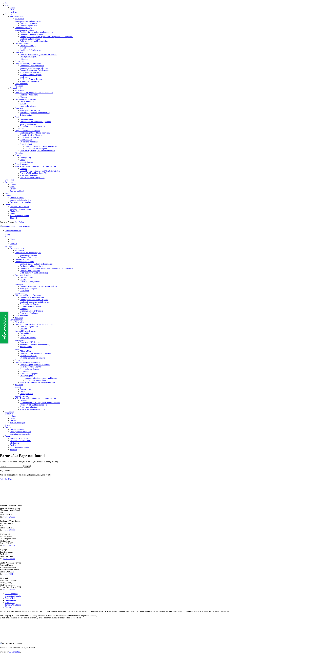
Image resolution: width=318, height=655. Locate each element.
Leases (22, 160)
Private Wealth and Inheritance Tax (33, 173)
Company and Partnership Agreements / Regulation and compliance (46, 37)
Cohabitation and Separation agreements (35, 122)
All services (19, 19)
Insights (13, 184)
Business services (17, 16)
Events (7, 193)
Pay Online (19, 222)
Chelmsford (14, 211)
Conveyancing (25, 157)
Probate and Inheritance (29, 175)
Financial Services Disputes (30, 75)
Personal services (16, 88)
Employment (20, 52)
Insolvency (24, 77)
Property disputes (26, 144)
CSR (12, 10)
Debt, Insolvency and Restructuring (34, 41)
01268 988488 (9, 559)
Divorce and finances (28, 124)
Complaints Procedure (13, 596)
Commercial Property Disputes (32, 66)
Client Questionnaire (13, 230)
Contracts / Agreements (29, 95)
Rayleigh (13, 213)
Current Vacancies (17, 198)
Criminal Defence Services (25, 99)
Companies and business (24, 30)
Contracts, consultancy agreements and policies (38, 54)
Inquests (23, 48)
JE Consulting (14, 652)
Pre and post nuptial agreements (32, 126)
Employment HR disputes (30, 110)
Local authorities (21, 84)
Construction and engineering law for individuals (34, 92)
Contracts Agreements (28, 25)
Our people (9, 180)
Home (7, 3)
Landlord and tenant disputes (36, 148)
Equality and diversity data (20, 200)
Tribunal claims (26, 115)
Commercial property (23, 28)
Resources (9, 182)
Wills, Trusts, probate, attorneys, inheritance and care (35, 166)
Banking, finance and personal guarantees (36, 32)
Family (17, 117)
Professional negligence (29, 142)
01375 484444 (9, 589)
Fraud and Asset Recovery (30, 72)
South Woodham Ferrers (19, 216)
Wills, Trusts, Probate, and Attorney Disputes (37, 151)
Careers (8, 195)
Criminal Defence (27, 101)
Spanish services (21, 164)
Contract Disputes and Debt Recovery (35, 70)
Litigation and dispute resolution (27, 131)
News (12, 186)
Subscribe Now (6, 479)
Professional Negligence (29, 81)
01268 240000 (9, 517)
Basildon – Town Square (19, 207)
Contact (8, 204)
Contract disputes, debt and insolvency (35, 133)
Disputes (23, 97)
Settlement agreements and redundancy (35, 113)
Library (13, 189)
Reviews (13, 12)
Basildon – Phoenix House (20, 209)
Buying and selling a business (31, 34)
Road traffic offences (28, 106)
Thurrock (13, 218)
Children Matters (26, 119)
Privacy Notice (11, 598)
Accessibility (10, 603)
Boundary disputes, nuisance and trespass (41, 146)
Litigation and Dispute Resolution (28, 63)
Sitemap (8, 607)
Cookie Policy (10, 600)
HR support (24, 59)
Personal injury (26, 139)
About (7, 5)
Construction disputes (28, 23)
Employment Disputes (28, 57)
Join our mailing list (17, 191)
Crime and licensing (23, 43)
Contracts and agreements (30, 39)
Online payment (11, 594)
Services (8, 14)
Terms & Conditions (13, 605)
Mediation (19, 86)
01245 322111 (9, 574)
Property (18, 155)
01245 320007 (9, 545)
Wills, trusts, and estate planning (32, 178)
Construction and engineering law (28, 21)
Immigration (19, 61)
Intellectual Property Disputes (31, 79)
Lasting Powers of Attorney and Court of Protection (40, 171)
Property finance (26, 162)
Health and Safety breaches (30, 50)
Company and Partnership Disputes (34, 68)
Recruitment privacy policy (20, 202)
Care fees (23, 169)
